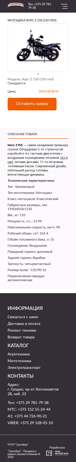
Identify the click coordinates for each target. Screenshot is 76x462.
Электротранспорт (24, 368)
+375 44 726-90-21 (30, 416)
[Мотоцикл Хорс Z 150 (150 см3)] (38, 47)
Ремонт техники (22, 330)
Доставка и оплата (24, 324)
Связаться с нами (23, 317)
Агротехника (19, 354)
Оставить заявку (32, 104)
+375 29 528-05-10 (36, 423)
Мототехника (19, 361)
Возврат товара (21, 337)
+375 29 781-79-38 (32, 403)
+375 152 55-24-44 (34, 410)
